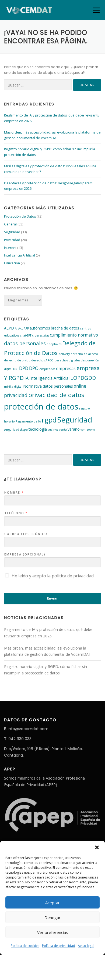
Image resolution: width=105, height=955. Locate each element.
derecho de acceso (84, 354)
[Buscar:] (38, 85)
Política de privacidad (58, 945)
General (10, 224)
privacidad (15, 395)
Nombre (13, 492)
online (80, 386)
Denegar (52, 917)
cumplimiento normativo (74, 335)
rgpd (49, 419)
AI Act (19, 328)
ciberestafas (40, 335)
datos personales (25, 343)
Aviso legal (86, 945)
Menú (96, 10)
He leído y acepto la (53, 576)
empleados (47, 369)
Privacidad (12, 240)
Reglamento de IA (28, 421)
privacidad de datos (56, 395)
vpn (83, 429)
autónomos (40, 328)
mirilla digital (13, 386)
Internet (10, 247)
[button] (97, 847)
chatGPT (25, 335)
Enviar (52, 598)
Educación (12, 263)
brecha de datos (65, 328)
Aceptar (52, 902)
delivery (64, 354)
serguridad (11, 429)
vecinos (53, 429)
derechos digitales (67, 360)
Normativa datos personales (48, 386)
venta (63, 429)
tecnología (38, 429)
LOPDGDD (83, 377)
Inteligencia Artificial (19, 255)
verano (74, 429)
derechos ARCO (42, 360)
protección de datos (41, 406)
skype (24, 429)
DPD (23, 368)
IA (26, 378)
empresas (66, 368)
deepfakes (54, 344)
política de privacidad (73, 576)
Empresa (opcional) (25, 554)
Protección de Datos (20, 216)
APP (26, 328)
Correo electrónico (25, 534)
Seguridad (12, 232)
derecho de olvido (17, 360)
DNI (15, 369)
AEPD (9, 328)
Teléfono (15, 513)
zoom (90, 429)
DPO (33, 368)
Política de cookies (25, 945)
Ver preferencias (52, 932)
